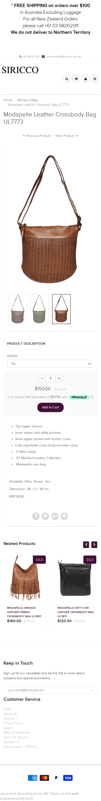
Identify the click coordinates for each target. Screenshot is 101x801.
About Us (10, 714)
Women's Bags (27, 100)
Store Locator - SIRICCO (20, 747)
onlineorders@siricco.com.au (64, 56)
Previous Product (38, 136)
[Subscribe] (91, 690)
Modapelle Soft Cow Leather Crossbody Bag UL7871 (76, 612)
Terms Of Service (16, 737)
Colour (12, 356)
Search (8, 728)
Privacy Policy (13, 723)
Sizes (7, 709)
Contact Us (11, 742)
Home (8, 100)
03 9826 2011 (31, 56)
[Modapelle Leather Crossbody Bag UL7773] (50, 220)
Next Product (65, 136)
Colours (9, 719)
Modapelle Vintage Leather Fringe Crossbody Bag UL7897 (24, 612)
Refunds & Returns (17, 733)
